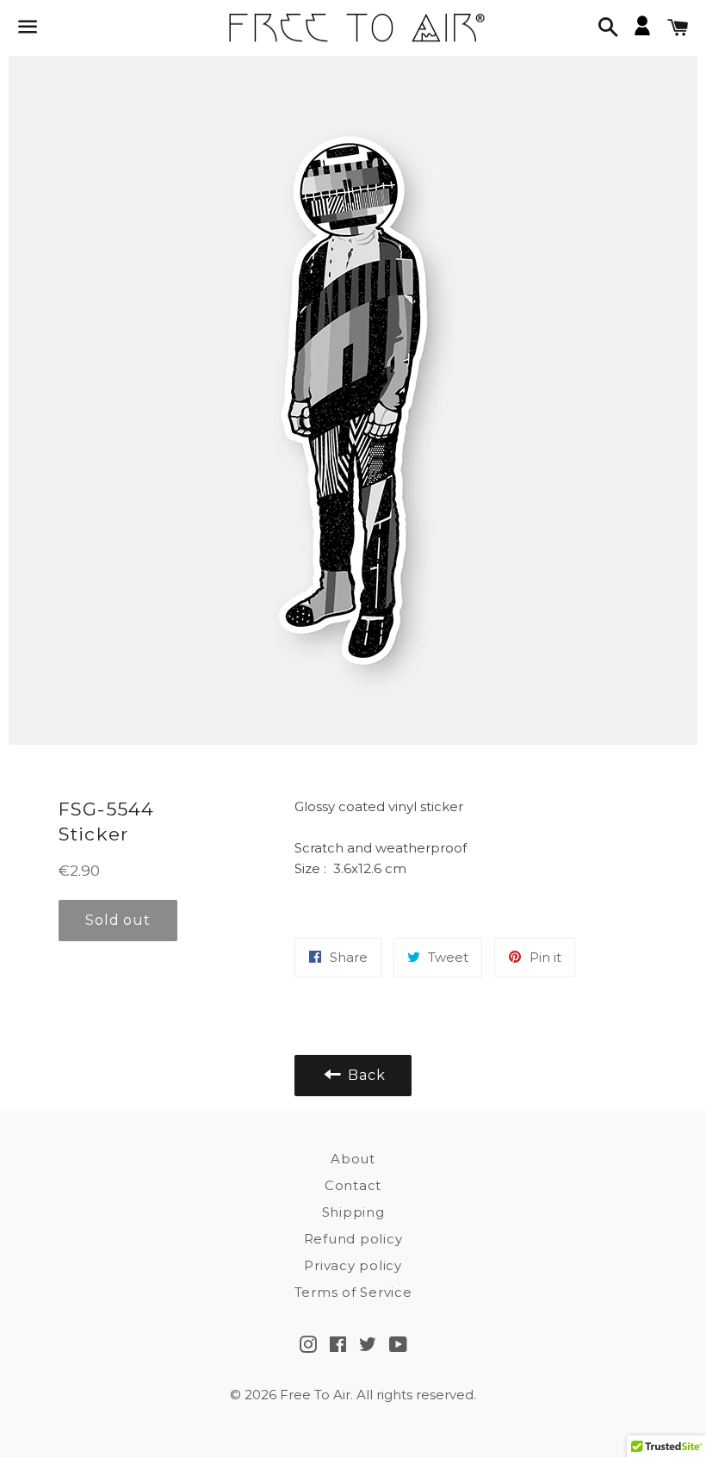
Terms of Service (353, 1292)
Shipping (353, 1212)
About (353, 1158)
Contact (353, 1185)
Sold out (117, 920)
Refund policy (353, 1239)
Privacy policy (353, 1265)
